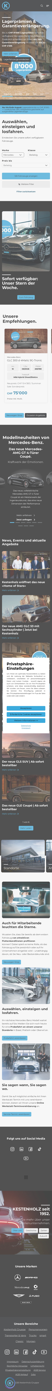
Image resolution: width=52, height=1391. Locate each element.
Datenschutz (26, 725)
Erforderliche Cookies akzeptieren (26, 714)
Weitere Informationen (25, 720)
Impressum (26, 728)
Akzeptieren (26, 708)
